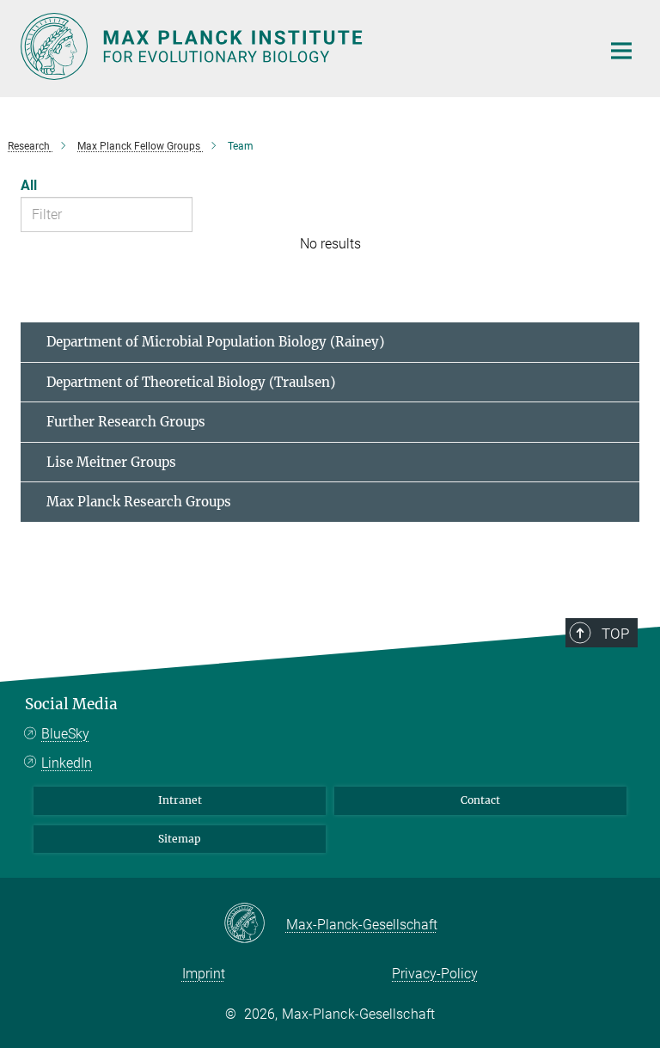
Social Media (71, 704)
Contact (480, 800)
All (29, 185)
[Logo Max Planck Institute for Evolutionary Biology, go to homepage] (300, 46)
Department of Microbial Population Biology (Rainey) (215, 342)
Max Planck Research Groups (138, 501)
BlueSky (65, 734)
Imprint (203, 973)
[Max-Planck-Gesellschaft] (254, 924)
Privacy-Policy (435, 973)
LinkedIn (66, 763)
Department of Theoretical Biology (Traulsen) (190, 382)
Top (615, 633)
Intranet (180, 800)
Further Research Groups (125, 422)
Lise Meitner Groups (111, 462)
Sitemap (179, 838)
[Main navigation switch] (621, 51)
